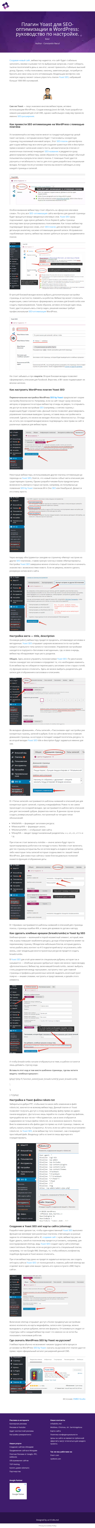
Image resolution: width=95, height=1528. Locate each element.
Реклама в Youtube (17, 1427)
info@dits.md (55, 1423)
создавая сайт (49, 1237)
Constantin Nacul (52, 43)
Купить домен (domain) (19, 1468)
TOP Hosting (15, 1464)
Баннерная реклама (18, 1423)
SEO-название (51, 151)
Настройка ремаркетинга (20, 1434)
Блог (47, 39)
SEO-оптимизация (37, 311)
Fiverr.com (54, 1455)
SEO (42, 407)
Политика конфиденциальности (64, 1434)
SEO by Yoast (56, 397)
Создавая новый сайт (20, 60)
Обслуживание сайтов (19, 1460)
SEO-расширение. (26, 116)
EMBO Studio (79, 1399)
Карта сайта (55, 1431)
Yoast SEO (26, 478)
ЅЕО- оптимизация (38, 213)
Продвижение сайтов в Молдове (23, 1450)
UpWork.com (55, 1459)
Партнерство (15, 1471)
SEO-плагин (62, 141)
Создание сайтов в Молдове (22, 1447)
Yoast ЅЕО (64, 77)
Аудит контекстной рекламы (22, 1431)
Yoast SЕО (25, 564)
